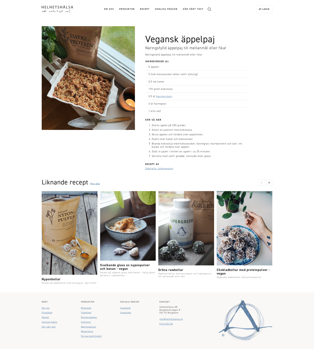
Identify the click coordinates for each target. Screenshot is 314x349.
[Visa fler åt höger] (269, 182)
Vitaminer (86, 312)
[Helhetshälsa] (57, 9)
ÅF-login (264, 9)
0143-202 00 (166, 323)
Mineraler (86, 308)
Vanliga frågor (166, 9)
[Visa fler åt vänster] (262, 182)
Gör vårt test (193, 9)
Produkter (127, 9)
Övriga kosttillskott (91, 336)
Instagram (125, 312)
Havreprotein (164, 96)
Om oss (109, 9)
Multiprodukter (89, 317)
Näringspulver (88, 326)
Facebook (125, 308)
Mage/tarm (87, 331)
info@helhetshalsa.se (171, 319)
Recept (145, 9)
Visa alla (95, 183)
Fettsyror (86, 322)
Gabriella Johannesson (159, 168)
